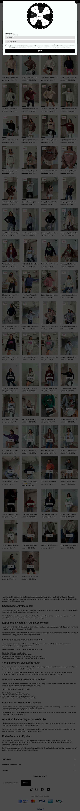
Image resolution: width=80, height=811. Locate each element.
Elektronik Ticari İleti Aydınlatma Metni (55, 45)
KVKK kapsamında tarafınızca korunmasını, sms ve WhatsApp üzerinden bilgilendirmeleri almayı (42, 47)
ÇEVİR (40, 51)
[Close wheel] (76, 2)
